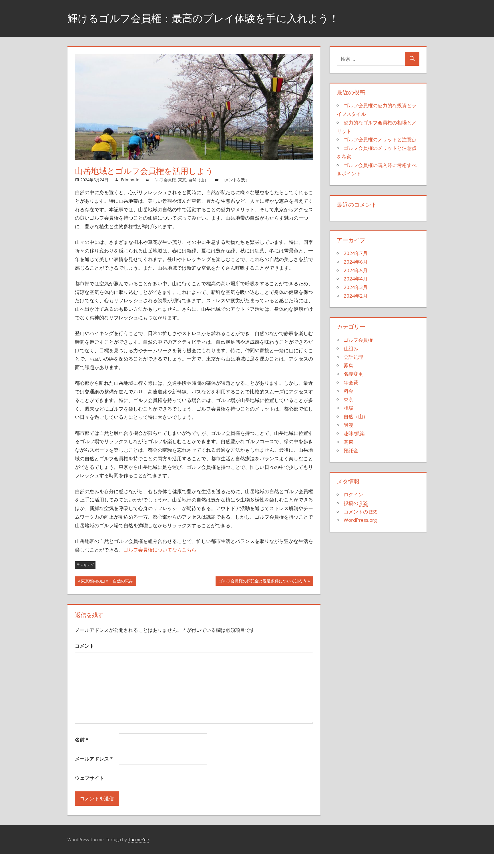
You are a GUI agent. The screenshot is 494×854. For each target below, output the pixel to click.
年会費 (351, 382)
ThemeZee (138, 839)
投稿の (356, 503)
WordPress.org (360, 520)
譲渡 (348, 425)
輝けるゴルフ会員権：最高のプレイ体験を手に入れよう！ (203, 18)
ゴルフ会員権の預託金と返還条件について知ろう (263, 582)
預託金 (351, 450)
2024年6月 (356, 261)
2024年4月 (356, 278)
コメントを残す (235, 179)
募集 (348, 365)
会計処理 (353, 357)
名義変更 (353, 374)
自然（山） (198, 179)
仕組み (351, 348)
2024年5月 (356, 270)
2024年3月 (356, 287)
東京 (182, 179)
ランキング (85, 564)
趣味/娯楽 (354, 433)
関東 (348, 442)
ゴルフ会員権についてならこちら (160, 549)
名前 (81, 739)
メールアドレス (94, 758)
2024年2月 (356, 295)
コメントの (360, 511)
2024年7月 (356, 253)
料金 (348, 391)
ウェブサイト (89, 778)
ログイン (353, 494)
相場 (348, 408)
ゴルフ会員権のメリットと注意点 (380, 139)
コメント (84, 645)
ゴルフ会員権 (164, 179)
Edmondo (130, 179)
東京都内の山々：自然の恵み (107, 582)
